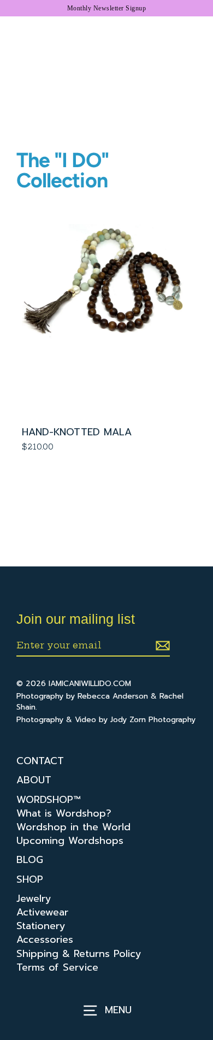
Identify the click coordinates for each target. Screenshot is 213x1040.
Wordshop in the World (73, 827)
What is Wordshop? (63, 813)
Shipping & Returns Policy (78, 954)
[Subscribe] (161, 646)
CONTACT (40, 761)
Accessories (44, 940)
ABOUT (33, 780)
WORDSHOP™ (48, 800)
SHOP (29, 880)
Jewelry (33, 899)
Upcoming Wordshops (69, 841)
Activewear (42, 912)
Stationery (41, 926)
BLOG (29, 860)
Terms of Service (57, 967)
